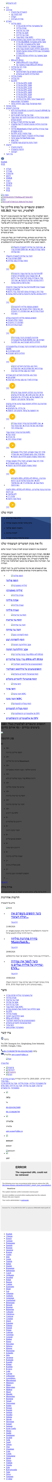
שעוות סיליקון (16, 69)
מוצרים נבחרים (9, 1079)
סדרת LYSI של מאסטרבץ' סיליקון (29, 26)
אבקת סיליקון (21, 28)
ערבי (8, 188)
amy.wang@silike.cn (19, 1054)
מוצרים (8, 21)
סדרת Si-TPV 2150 (24, 87)
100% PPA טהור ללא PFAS (27, 62)
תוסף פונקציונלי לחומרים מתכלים (18, 1023)
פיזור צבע (14, 140)
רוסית (8, 181)
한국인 (9, 185)
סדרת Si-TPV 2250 (24, 90)
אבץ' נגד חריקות (22, 35)
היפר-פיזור (10, 1025)
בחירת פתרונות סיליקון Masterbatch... (24, 940)
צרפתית (9, 183)
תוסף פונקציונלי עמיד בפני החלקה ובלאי (26, 103)
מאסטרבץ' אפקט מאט (20, 101)
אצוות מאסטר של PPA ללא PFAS (29, 65)
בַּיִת (7, 7)
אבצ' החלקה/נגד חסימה (15, 1016)
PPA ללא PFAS (17, 60)
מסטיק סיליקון (16, 76)
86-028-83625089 (25, 1051)
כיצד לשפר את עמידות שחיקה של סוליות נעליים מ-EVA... (27, 965)
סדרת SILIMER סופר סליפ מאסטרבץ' (31, 42)
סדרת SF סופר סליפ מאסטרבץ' (28, 44)
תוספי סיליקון (16, 23)
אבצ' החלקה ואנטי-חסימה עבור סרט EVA (32, 49)
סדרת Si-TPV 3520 (24, 94)
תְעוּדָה (13, 17)
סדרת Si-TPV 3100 (24, 83)
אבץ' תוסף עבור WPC (24, 37)
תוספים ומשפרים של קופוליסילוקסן (29, 71)
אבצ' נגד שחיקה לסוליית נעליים (23, 122)
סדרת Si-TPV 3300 (24, 85)
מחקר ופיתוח (11, 106)
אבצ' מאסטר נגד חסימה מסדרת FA (30, 46)
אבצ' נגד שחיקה (22, 33)
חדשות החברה (16, 147)
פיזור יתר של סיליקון (18, 67)
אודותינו (9, 10)
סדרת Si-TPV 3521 (24, 97)
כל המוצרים (5, 1088)
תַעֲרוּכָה (14, 152)
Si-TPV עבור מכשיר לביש (21, 133)
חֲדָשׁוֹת (8, 145)
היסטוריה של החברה (19, 12)
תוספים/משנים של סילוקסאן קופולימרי (20, 1020)
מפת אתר (4, 1081)
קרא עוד (4, 882)
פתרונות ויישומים (12, 108)
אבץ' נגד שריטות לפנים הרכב (22, 115)
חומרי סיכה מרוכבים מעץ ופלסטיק (24, 142)
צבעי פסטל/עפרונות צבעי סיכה (23, 138)
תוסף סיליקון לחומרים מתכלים (27, 74)
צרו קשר (9, 154)
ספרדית (9, 171)
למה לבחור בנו (16, 14)
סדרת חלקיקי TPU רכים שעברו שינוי (30, 99)
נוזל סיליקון (15, 78)
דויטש (8, 176)
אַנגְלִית (8, 169)
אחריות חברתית (17, 19)
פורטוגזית (9, 173)
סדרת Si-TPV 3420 (24, 92)
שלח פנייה (5, 1063)
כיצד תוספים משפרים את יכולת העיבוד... (26, 915)
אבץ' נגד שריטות (22, 30)
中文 (8, 190)
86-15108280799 (11, 1051)
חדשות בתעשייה (17, 149)
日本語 (9, 178)
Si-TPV (14, 81)
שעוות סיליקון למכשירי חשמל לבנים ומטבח (27, 136)
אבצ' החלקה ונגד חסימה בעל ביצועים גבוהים (28, 39)
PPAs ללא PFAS (12, 1018)
